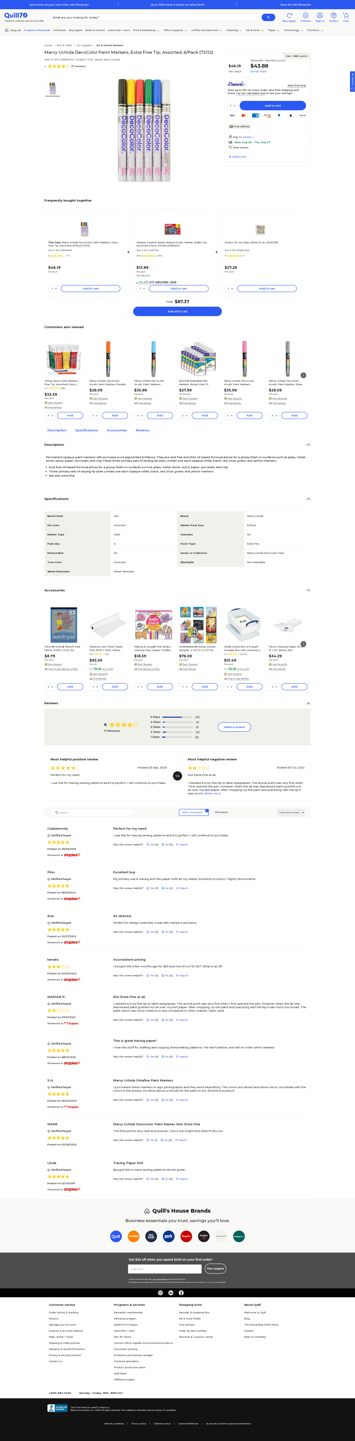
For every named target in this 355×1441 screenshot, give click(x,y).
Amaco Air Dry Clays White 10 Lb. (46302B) (251, 242)
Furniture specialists (126, 1361)
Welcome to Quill (255, 1312)
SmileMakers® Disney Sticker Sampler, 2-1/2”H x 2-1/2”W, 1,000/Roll (197, 648)
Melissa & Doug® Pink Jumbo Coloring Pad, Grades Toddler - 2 (153, 648)
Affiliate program (124, 1379)
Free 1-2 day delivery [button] (238, 678)
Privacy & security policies (65, 1355)
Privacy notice (138, 1423)
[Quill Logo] (16, 15)
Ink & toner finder (190, 1318)
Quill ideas (120, 1373)
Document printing (125, 1349)
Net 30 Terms (122, 1336)
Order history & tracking (63, 1312)
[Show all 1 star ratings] (177, 737)
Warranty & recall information (67, 1349)
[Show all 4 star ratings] (178, 722)
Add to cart (273, 105)
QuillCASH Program (126, 1324)
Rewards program (125, 1318)
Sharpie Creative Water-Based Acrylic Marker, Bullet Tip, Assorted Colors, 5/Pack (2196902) (171, 244)
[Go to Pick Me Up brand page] (151, 1237)
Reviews (143, 430)
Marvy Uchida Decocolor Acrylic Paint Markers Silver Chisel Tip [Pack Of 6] (285, 382)
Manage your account (62, 1324)
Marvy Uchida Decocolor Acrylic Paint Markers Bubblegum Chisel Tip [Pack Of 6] (241, 382)
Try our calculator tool (250, 93)
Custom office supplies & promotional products (143, 1342)
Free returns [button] (240, 147)
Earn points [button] (296, 55)
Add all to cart (177, 311)
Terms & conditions (114, 1423)
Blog (247, 1318)
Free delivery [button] (55, 407)
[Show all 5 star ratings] (177, 717)
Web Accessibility (255, 1336)
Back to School (95, 30)
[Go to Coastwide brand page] (133, 1237)
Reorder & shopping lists (194, 1312)
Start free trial (297, 85)
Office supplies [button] (173, 30)
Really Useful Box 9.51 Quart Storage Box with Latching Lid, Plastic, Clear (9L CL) (243, 648)
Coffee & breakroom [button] (204, 30)
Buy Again (75, 30)
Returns (54, 1318)
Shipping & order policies (64, 1342)
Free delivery (242, 126)
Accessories (117, 430)
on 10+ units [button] (243, 669)
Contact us (55, 1361)
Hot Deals (59, 30)
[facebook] (181, 1293)
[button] (268, 17)
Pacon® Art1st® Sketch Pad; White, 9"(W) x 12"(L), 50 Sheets (62, 648)
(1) (197, 722)
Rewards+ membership (128, 1312)
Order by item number (193, 1330)
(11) (197, 717)
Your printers (187, 1324)
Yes (152, 844)
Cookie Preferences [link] (188, 1423)
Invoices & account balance (66, 1330)
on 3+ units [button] (107, 669)
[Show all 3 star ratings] (178, 727)
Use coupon (215, 1268)
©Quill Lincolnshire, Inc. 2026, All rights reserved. (95, 1410)
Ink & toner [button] (253, 30)
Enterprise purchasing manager (133, 1355)
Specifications (86, 430)
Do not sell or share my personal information (228, 1423)
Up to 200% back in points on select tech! (177, 4)
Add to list (239, 156)
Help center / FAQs (61, 1336)
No (167, 844)
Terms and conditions (159, 1279)
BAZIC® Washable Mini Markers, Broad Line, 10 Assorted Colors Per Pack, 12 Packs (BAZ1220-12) (197, 382)
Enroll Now (259, 71)
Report (184, 844)
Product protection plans (129, 1367)
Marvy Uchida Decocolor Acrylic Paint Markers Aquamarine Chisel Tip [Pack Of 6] (152, 382)
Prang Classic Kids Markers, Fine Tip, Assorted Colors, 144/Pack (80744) (61, 382)
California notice (162, 1423)
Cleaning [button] (232, 30)
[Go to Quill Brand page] (116, 1237)
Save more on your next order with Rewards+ (59, 4)
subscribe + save (119, 30)
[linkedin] (171, 1293)
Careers (249, 1330)
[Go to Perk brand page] (169, 1237)
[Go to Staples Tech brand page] (204, 1237)
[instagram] (160, 1293)
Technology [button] (291, 30)
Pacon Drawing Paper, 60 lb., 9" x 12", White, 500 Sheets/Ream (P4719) (287, 648)
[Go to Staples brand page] (186, 1237)
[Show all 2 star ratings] (178, 732)
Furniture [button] (313, 30)
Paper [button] (272, 30)
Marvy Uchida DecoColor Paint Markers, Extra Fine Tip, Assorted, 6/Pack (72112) (83, 244)
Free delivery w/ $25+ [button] (149, 669)
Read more (212, 793)
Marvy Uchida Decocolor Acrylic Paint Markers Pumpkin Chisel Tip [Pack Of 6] (108, 382)
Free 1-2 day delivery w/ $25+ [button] (63, 669)
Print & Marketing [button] (144, 30)
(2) (198, 732)
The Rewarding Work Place (261, 1324)
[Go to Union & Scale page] (221, 1237)
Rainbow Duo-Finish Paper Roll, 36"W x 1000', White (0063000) (106, 648)
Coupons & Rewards (37, 30)
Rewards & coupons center (196, 1336)
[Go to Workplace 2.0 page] (239, 1237)
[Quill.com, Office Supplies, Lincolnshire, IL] (57, 1408)
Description (56, 430)
